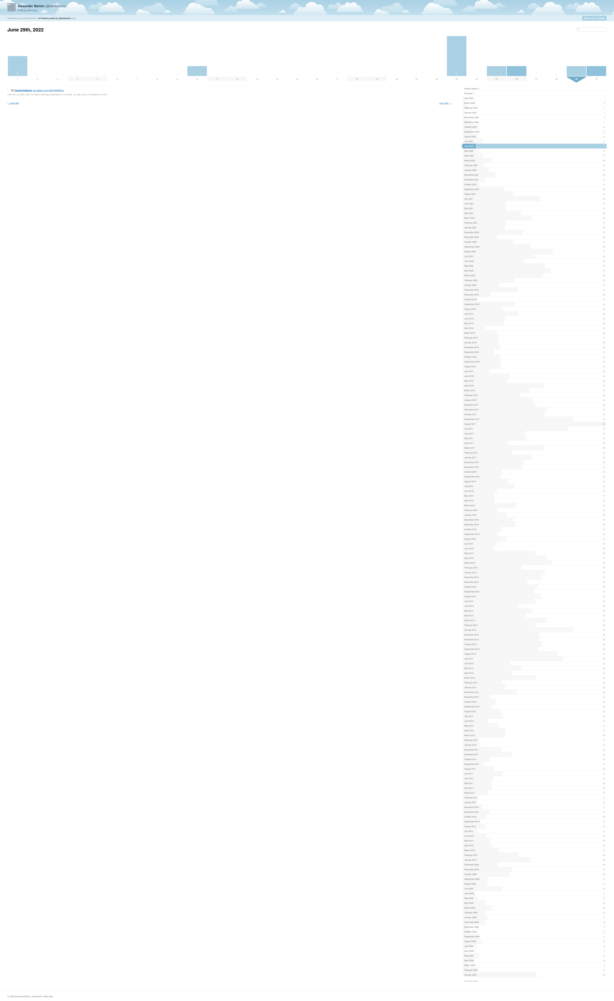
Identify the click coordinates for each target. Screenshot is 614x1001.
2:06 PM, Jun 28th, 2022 (18, 94)
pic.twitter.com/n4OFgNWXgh (48, 90)
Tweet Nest (48, 996)
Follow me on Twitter (594, 18)
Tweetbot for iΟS (98, 94)
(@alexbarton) (42, 6)
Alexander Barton (23, 996)
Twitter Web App (41, 94)
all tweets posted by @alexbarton (55, 18)
